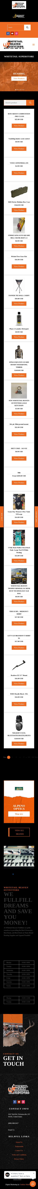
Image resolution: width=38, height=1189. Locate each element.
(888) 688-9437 (14, 952)
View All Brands (19, 832)
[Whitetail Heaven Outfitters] (19, 5)
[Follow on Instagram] (16, 33)
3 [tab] (20, 90)
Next (36, 757)
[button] (4, 874)
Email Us (11, 1130)
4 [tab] (21, 90)
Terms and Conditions (19, 1155)
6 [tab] (24, 90)
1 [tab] (17, 91)
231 (29, 757)
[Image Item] (19, 857)
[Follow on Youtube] (12, 33)
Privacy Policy (19, 1159)
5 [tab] (23, 90)
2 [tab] (18, 90)
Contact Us (19, 1150)
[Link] (14, 44)
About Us (19, 1142)
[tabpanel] (19, 76)
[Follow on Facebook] (8, 33)
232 (33, 757)
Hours (11, 958)
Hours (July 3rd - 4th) (16, 994)
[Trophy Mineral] (19, 16)
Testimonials (19, 1146)
